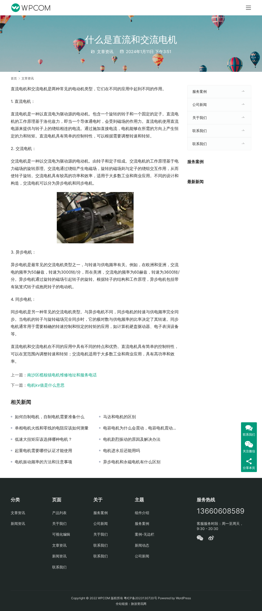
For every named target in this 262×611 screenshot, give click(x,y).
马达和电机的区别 (119, 416)
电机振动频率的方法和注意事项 (43, 461)
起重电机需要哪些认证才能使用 (43, 450)
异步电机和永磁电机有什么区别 (131, 461)
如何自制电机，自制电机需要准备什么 (49, 416)
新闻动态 (142, 545)
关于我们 (199, 117)
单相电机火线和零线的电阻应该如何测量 (52, 428)
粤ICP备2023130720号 (140, 598)
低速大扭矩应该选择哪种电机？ (43, 439)
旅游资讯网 (138, 604)
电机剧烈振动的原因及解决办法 (131, 439)
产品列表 (59, 512)
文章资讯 (105, 51)
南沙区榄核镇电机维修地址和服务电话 (62, 374)
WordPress (183, 598)
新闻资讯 (18, 523)
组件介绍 (142, 512)
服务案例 (199, 91)
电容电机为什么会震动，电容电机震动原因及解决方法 (141, 428)
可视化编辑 (61, 534)
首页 (14, 78)
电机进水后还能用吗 (121, 450)
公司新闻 (199, 104)
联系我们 (199, 130)
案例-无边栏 (144, 534)
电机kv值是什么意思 (45, 385)
